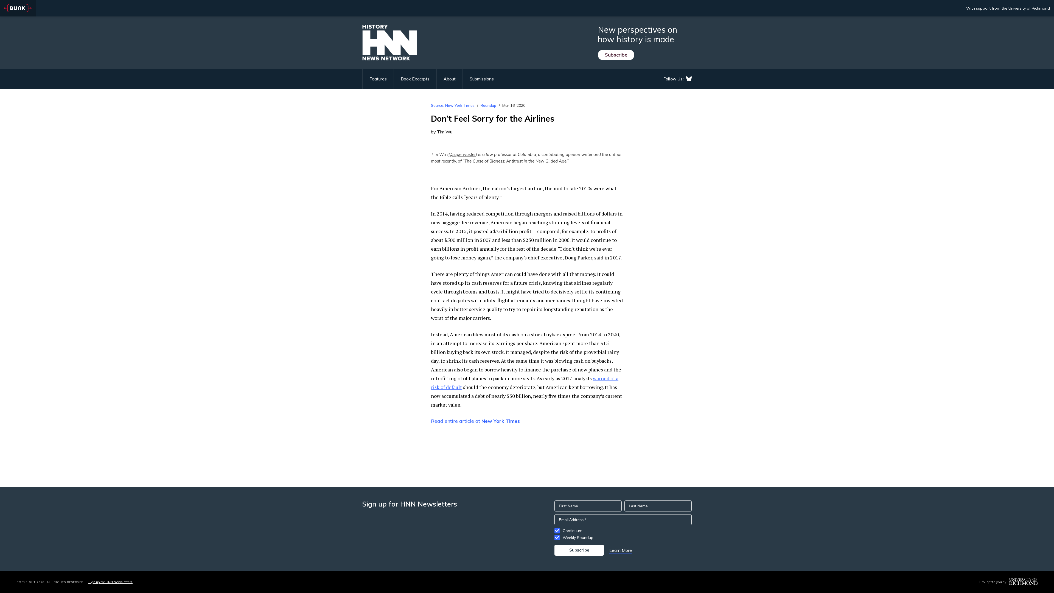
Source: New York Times (453, 105)
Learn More (620, 550)
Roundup (488, 105)
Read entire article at (475, 421)
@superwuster (462, 154)
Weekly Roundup (578, 537)
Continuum (572, 530)
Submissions (482, 79)
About (450, 79)
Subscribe (616, 55)
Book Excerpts (415, 79)
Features (378, 79)
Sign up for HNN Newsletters (110, 582)
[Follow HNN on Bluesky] (689, 79)
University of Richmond (1029, 8)
